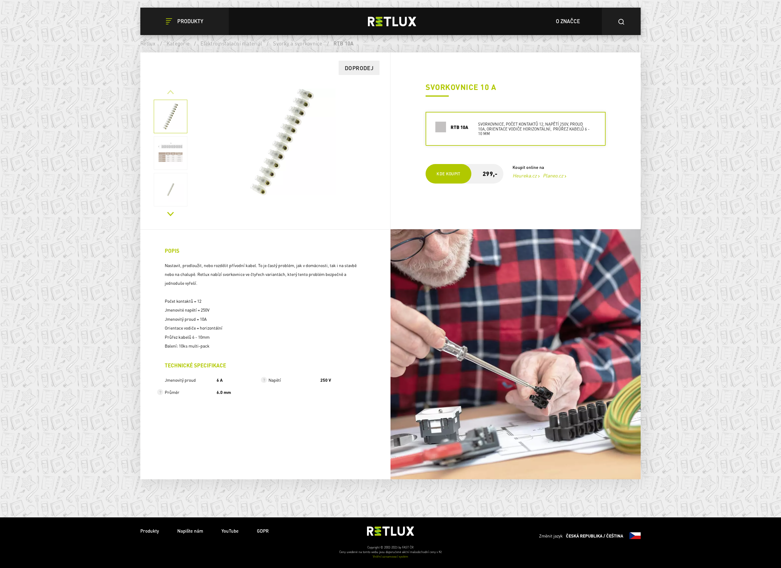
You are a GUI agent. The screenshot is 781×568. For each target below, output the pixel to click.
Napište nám (190, 531)
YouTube (230, 531)
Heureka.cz (525, 175)
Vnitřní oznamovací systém (390, 556)
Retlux (148, 43)
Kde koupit (448, 173)
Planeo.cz (553, 175)
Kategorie (178, 43)
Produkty (149, 531)
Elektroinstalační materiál (231, 43)
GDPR (263, 531)
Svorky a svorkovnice (297, 43)
